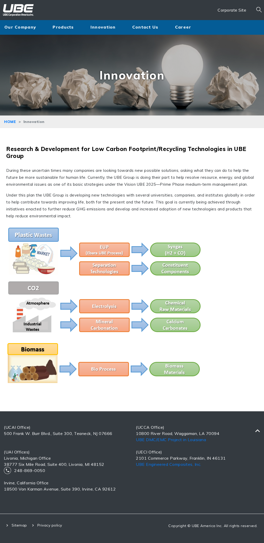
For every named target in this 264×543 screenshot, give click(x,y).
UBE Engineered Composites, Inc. (168, 464)
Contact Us (145, 27)
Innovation (103, 27)
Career (183, 27)
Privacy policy (49, 525)
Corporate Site (232, 10)
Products (63, 27)
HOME (10, 121)
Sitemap (19, 525)
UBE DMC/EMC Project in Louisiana (171, 439)
